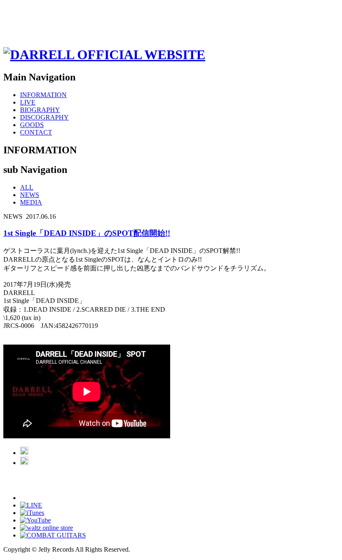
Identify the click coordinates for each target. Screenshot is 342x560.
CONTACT (36, 132)
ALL (26, 187)
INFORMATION (43, 94)
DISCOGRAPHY (44, 117)
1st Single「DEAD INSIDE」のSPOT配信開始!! (86, 233)
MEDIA (31, 202)
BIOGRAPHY (40, 109)
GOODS (32, 124)
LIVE (27, 102)
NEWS (29, 194)
